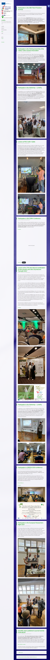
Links (2, 33)
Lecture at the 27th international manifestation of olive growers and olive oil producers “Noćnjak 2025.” (31, 269)
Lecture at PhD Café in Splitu (26, 142)
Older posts (20, 652)
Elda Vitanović (29, 10)
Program (19, 229)
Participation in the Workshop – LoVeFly (30, 87)
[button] (48, 6)
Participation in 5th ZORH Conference (29, 218)
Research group (3, 29)
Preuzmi (24, 262)
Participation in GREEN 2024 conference (30, 467)
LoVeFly (3, 20)
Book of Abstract (21, 482)
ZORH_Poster (19, 262)
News (2, 31)
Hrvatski (2, 42)
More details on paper (21, 644)
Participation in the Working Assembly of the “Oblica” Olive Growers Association (31, 49)
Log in (2, 38)
